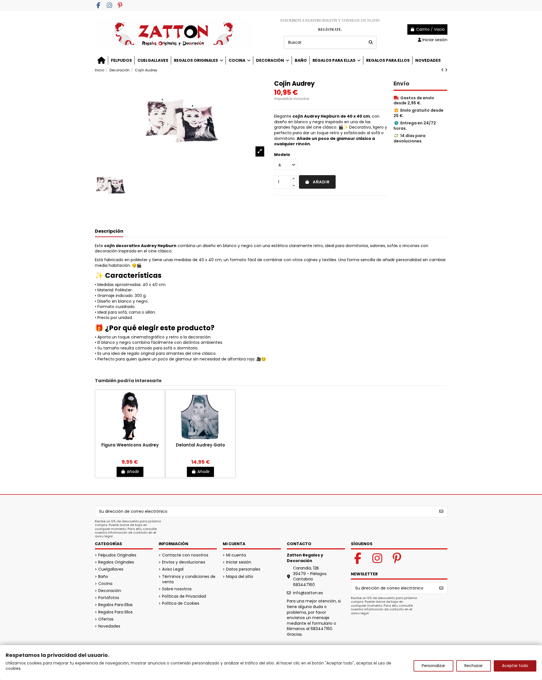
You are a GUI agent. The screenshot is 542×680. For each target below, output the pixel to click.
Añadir (321, 182)
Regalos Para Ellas (115, 605)
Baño (103, 576)
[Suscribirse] (441, 511)
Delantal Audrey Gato (200, 445)
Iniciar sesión (238, 562)
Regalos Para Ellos (115, 612)
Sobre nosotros (177, 589)
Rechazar (473, 665)
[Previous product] (443, 70)
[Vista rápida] (130, 440)
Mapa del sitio (239, 576)
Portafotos (108, 597)
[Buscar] (371, 42)
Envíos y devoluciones (183, 562)
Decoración (109, 590)
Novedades (109, 626)
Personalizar (433, 665)
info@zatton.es (308, 593)
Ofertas (105, 619)
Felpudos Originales (117, 555)
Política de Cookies (180, 603)
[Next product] (446, 70)
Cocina (105, 583)
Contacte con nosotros (185, 555)
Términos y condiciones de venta (188, 579)
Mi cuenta (236, 555)
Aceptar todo (515, 665)
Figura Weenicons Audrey (130, 445)
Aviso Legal (172, 569)
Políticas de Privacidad (184, 596)
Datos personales (243, 569)
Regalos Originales (116, 562)
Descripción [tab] (109, 231)
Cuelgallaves (110, 569)
